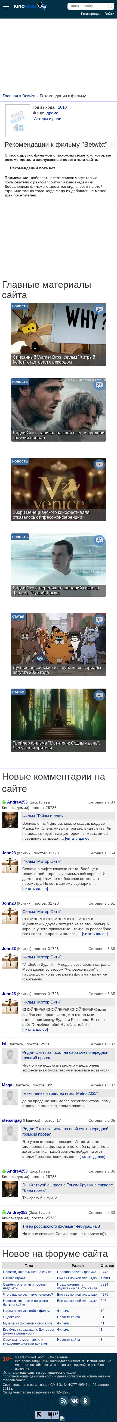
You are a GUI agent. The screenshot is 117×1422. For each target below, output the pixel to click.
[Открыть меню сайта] (6, 7)
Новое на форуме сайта (55, 1253)
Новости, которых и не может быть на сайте (25, 1303)
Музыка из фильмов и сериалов (27, 1323)
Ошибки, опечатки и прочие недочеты (24, 1286)
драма (52, 113)
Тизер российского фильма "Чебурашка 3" (61, 1226)
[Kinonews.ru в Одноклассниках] (85, 1401)
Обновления (58, 1357)
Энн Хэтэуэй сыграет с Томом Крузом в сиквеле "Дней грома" (67, 1188)
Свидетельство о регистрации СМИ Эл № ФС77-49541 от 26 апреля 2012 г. (56, 1386)
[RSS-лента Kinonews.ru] (64, 1401)
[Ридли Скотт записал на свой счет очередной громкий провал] (58, 410)
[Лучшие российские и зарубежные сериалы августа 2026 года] (58, 645)
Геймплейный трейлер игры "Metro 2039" (60, 1093)
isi (4, 1044)
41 (102, 1323)
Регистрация (91, 14)
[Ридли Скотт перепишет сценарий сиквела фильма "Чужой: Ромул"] (58, 565)
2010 (62, 107)
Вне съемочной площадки (77, 1278)
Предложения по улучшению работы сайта (77, 1286)
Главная (10, 96)
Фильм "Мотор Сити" (41, 861)
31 (102, 1317)
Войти (109, 14)
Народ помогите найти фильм (26, 1311)
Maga (7, 1085)
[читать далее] (78, 838)
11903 (105, 1278)
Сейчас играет (14, 1278)
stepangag (12, 1120)
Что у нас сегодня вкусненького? (28, 1294)
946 (103, 1301)
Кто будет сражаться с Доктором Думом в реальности (28, 1331)
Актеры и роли (47, 118)
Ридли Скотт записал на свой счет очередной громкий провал (65, 1055)
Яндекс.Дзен (13, 1317)
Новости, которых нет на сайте (27, 1272)
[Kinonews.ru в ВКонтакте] (74, 1401)
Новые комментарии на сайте (53, 782)
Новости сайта (68, 1317)
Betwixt (28, 96)
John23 (9, 853)
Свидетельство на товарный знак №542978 (36, 1392)
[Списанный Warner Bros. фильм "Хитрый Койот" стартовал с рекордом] (58, 335)
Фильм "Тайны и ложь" (43, 816)
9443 (104, 1272)
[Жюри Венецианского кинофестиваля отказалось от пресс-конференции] (58, 490)
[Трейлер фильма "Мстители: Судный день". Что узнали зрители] (58, 721)
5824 (104, 1284)
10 (102, 1311)
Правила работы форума (76, 1272)
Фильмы (63, 1311)
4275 (104, 1294)
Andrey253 (17, 802)
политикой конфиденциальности (28, 1376)
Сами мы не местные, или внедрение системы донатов (25, 1341)
